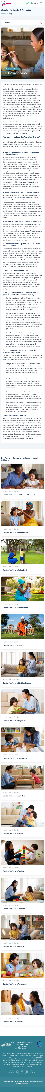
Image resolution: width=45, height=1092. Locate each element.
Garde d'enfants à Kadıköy (14, 946)
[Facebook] (17, 1072)
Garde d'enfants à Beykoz (13, 871)
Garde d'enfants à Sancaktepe (15, 608)
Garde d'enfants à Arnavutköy (15, 984)
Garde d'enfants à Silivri (12, 1022)
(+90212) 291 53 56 (24, 1049)
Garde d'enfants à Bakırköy (14, 796)
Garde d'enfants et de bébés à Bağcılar (19, 495)
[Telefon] (32, 3)
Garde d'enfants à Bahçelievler (15, 909)
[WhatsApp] (27, 3)
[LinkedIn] (27, 1072)
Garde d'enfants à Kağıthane (14, 721)
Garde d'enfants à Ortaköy (16, 73)
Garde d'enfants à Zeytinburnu (15, 532)
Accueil (3, 14)
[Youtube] (32, 1072)
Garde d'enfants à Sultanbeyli (15, 570)
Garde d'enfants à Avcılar (13, 833)
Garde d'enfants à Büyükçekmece (17, 683)
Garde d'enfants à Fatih (12, 645)
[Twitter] (11, 1072)
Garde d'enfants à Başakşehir (15, 758)
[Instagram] (22, 1072)
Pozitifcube (25, 1083)
